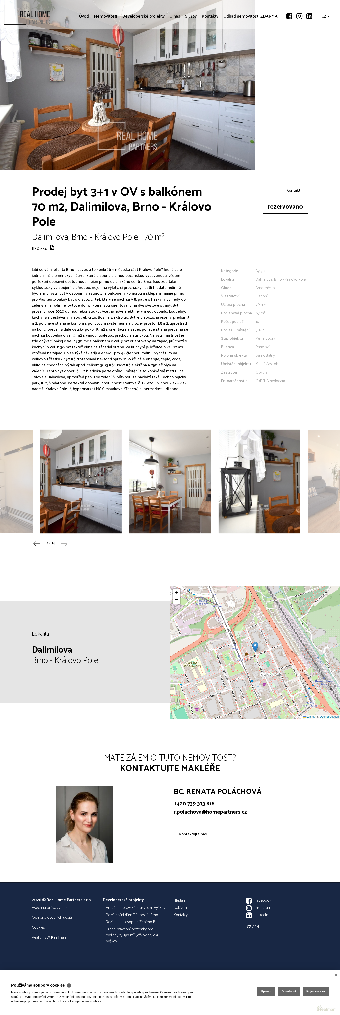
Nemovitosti (105, 44)
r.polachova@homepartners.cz (210, 812)
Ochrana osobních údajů (52, 917)
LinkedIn (261, 915)
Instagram (263, 907)
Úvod (84, 44)
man (58, 937)
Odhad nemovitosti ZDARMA (250, 44)
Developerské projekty (143, 44)
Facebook (263, 900)
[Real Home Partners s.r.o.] (41, 14)
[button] (255, 647)
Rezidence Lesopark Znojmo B (130, 922)
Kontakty (210, 44)
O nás (175, 44)
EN (257, 927)
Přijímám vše (315, 991)
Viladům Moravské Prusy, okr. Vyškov (135, 907)
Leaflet (310, 716)
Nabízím (180, 907)
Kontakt (293, 190)
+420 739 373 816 (194, 803)
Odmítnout (289, 991)
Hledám (180, 900)
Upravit (266, 991)
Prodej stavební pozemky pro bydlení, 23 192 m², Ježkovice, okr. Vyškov (132, 935)
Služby (191, 44)
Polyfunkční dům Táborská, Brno (132, 915)
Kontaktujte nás (193, 834)
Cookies (38, 927)
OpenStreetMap (329, 716)
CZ (323, 44)
